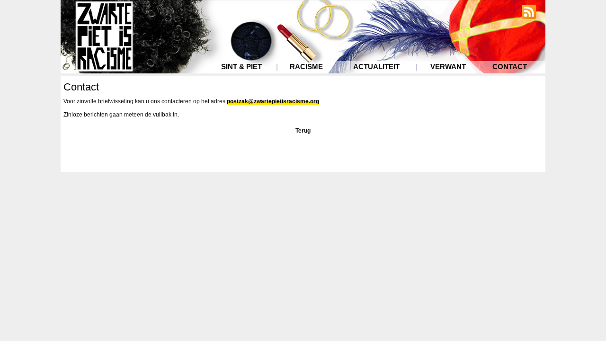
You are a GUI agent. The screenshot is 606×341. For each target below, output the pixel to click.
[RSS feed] (529, 16)
